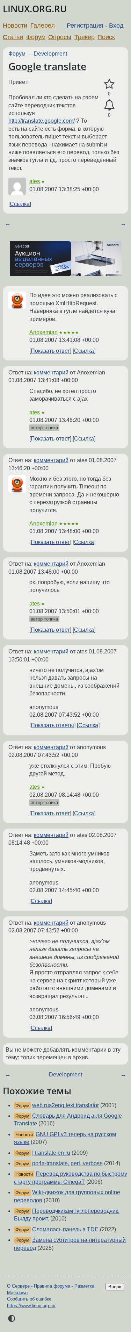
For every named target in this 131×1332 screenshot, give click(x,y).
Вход (116, 25)
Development (50, 54)
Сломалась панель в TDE (65, 1229)
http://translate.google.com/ (41, 121)
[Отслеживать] (109, 105)
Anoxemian (43, 332)
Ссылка (20, 204)
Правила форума (52, 1286)
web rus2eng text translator (65, 1105)
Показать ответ (50, 351)
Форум (35, 37)
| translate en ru (51, 1153)
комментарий (51, 372)
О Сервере (18, 1286)
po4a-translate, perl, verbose (67, 1163)
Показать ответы (52, 725)
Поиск (106, 37)
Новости (15, 25)
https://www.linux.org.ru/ (31, 1305)
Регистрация (85, 25)
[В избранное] (109, 84)
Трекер (84, 37)
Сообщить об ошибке (29, 1299)
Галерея (42, 25)
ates (34, 181)
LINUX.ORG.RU (35, 9)
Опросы (59, 37)
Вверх (114, 1286)
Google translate (47, 66)
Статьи (13, 37)
